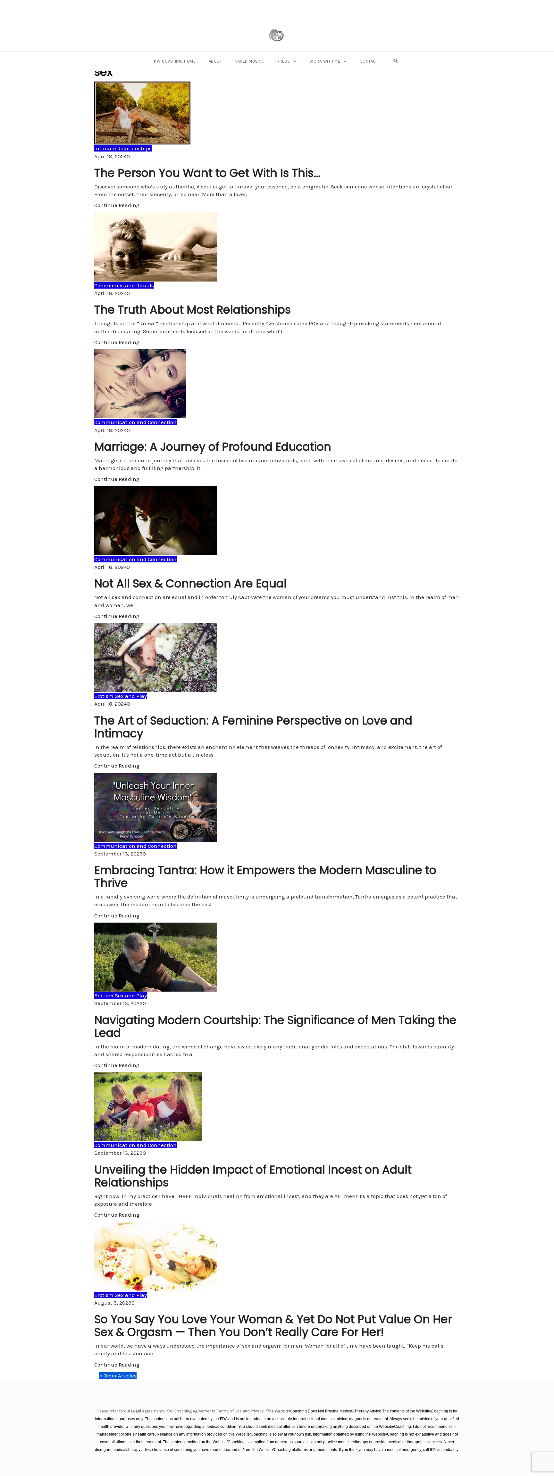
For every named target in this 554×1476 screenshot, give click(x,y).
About (215, 61)
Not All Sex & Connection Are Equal (190, 583)
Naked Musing (249, 61)
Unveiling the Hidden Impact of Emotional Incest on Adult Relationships (253, 1176)
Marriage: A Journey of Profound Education (212, 447)
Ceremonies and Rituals (124, 285)
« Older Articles (118, 1375)
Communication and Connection (135, 422)
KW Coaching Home (175, 61)
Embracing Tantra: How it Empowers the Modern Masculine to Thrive (265, 876)
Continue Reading (116, 205)
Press (283, 61)
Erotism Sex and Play (120, 696)
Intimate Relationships (123, 148)
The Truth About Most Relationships (192, 309)
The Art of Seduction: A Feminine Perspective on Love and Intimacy (253, 727)
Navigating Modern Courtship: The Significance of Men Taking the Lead (275, 1026)
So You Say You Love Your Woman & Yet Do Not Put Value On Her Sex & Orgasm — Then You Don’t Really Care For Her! (273, 1325)
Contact (369, 61)
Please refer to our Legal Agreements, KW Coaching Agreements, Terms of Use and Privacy (180, 1411)
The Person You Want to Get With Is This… (207, 173)
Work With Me (324, 61)
